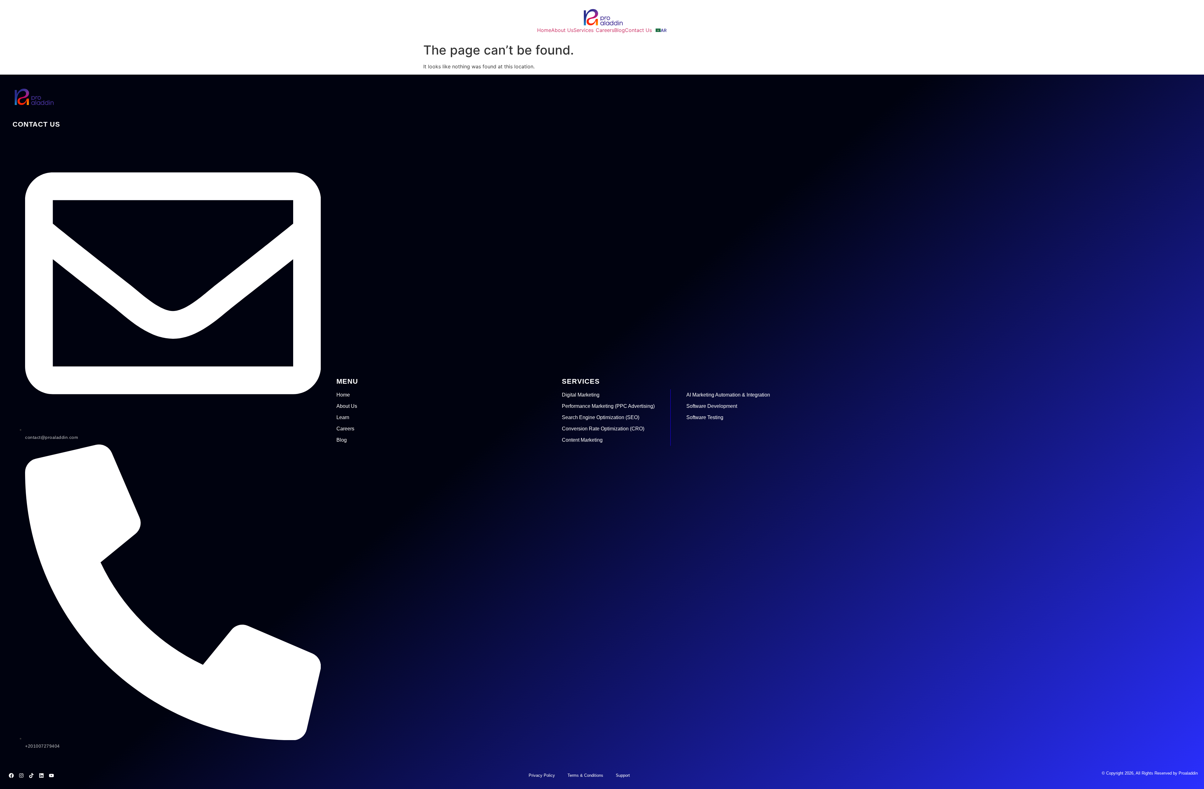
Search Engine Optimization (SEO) (600, 417)
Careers (345, 428)
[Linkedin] (41, 776)
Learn (342, 417)
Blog (341, 440)
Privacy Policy (542, 775)
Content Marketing (582, 440)
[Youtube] (51, 776)
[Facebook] (11, 776)
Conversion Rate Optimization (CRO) (603, 428)
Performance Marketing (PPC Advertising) (608, 406)
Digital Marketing (580, 394)
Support (623, 775)
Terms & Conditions (585, 775)
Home (343, 394)
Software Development (711, 406)
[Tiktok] (31, 776)
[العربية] (661, 30)
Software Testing (704, 417)
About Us (346, 406)
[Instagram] (21, 776)
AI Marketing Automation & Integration (728, 394)
